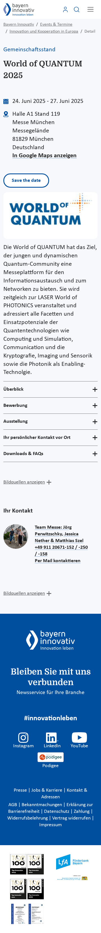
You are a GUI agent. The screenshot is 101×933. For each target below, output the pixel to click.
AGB (13, 805)
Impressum (50, 825)
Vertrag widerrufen (72, 818)
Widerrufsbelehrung (28, 818)
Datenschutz (57, 811)
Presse (21, 790)
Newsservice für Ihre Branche (50, 692)
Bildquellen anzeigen (24, 482)
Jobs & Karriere (47, 790)
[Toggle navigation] (90, 9)
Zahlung (82, 811)
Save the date (26, 180)
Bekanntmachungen (42, 805)
